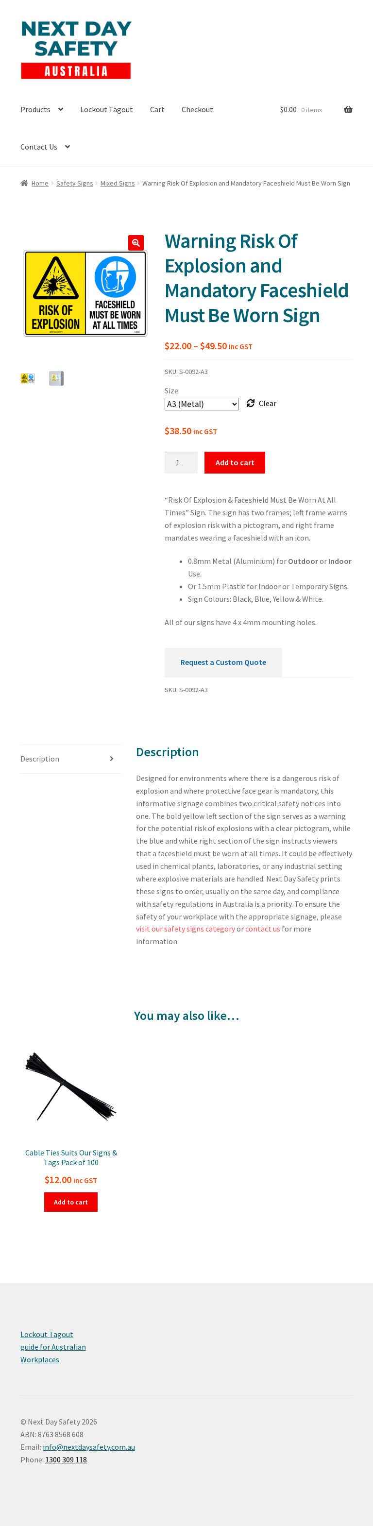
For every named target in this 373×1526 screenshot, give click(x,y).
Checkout (197, 109)
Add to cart (235, 462)
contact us (262, 928)
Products (35, 109)
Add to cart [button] (71, 1202)
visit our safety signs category (185, 928)
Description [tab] (39, 758)
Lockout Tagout (106, 109)
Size (171, 390)
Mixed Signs (118, 183)
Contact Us (38, 147)
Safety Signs (74, 183)
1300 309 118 (66, 1459)
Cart (157, 109)
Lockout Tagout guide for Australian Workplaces (53, 1346)
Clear (267, 403)
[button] (136, 243)
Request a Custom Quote (223, 662)
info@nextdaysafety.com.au (89, 1447)
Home (40, 183)
